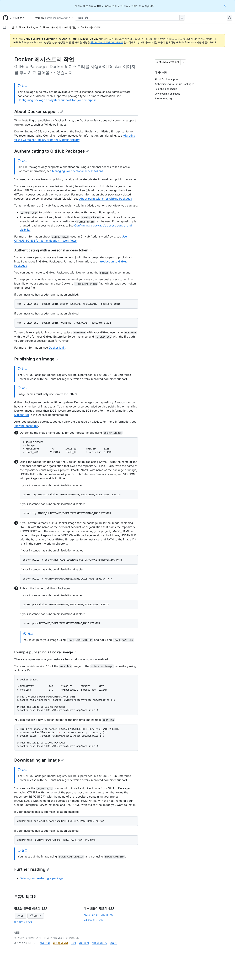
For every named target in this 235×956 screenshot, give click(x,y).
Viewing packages (26, 425)
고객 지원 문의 (95, 919)
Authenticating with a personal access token (51, 250)
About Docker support (36, 111)
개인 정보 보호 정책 (23, 922)
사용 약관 (45, 943)
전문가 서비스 (99, 943)
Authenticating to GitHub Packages (49, 151)
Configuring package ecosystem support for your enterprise (57, 100)
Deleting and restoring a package (41, 878)
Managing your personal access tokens (77, 171)
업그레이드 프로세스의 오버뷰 (106, 42)
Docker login (57, 347)
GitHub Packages (28, 27)
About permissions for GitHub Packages (105, 198)
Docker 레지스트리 (91, 27)
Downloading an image (37, 760)
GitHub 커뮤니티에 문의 (100, 914)
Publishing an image (34, 358)
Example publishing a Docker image (43, 652)
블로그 (113, 943)
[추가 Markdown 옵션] (183, 62)
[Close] (225, 6)
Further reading (29, 869)
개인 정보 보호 (60, 943)
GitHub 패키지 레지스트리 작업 (59, 27)
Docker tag (21, 414)
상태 (73, 943)
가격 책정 (84, 943)
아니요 (37, 915)
